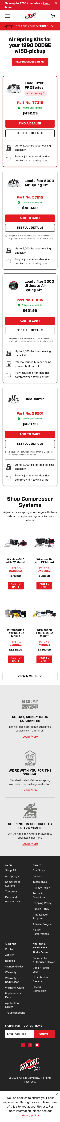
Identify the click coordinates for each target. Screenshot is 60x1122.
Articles (9, 955)
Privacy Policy (41, 887)
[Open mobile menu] (7, 16)
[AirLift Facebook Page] (23, 1045)
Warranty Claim (14, 987)
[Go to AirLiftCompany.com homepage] (30, 1064)
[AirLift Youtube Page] (37, 1045)
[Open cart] (53, 16)
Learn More (30, 736)
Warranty (10, 972)
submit (44, 1034)
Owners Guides (14, 966)
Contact (10, 949)
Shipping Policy (42, 903)
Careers (37, 876)
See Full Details (30, 133)
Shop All (10, 870)
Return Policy (41, 908)
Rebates (10, 960)
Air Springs (12, 876)
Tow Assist (11, 891)
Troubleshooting (15, 1012)
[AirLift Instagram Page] (30, 1045)
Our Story (39, 870)
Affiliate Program (43, 924)
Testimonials (40, 881)
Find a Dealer (30, 123)
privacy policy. (30, 1115)
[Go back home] (30, 16)
